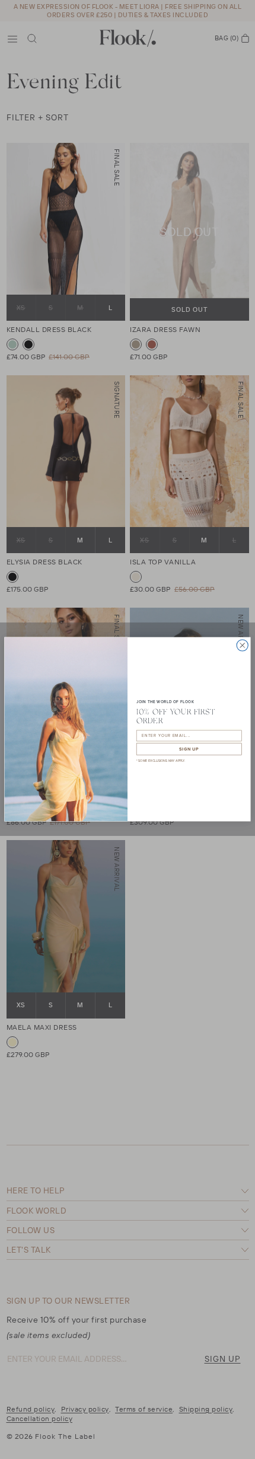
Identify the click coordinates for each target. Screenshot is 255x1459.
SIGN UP (189, 749)
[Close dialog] (242, 645)
